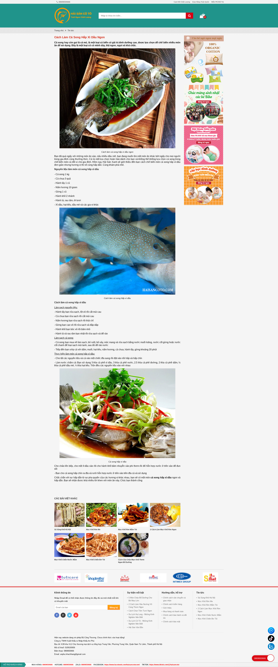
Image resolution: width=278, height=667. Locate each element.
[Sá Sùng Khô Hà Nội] (69, 515)
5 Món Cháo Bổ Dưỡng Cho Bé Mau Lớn (140, 599)
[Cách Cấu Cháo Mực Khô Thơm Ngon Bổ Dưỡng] (133, 545)
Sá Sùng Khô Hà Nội (62, 530)
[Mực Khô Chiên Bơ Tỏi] (101, 545)
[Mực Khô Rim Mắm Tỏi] (133, 515)
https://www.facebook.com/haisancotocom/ (122, 665)
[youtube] (75, 615)
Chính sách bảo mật (171, 622)
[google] (63, 615)
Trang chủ (59, 30)
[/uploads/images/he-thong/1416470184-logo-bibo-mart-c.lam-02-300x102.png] (67, 577)
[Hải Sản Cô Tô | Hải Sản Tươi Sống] (73, 15)
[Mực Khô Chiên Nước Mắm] (69, 545)
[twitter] (69, 615)
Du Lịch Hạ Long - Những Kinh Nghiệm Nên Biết (141, 615)
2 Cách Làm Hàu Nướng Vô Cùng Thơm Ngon (140, 605)
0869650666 (47, 665)
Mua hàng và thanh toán (173, 611)
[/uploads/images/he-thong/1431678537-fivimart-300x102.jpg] (96, 577)
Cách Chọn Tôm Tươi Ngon (140, 611)
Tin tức (71, 30)
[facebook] (56, 615)
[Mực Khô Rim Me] (101, 515)
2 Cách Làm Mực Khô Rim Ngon (163, 530)
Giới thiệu (167, 608)
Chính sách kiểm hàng (172, 604)
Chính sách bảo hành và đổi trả (175, 616)
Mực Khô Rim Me (93, 530)
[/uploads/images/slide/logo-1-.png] (124, 577)
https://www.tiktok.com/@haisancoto (164, 665)
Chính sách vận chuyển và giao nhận (174, 599)
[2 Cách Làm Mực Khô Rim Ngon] (165, 515)
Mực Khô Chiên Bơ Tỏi (95, 560)
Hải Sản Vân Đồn (136, 627)
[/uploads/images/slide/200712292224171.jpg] (182, 577)
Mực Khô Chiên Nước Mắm (65, 560)
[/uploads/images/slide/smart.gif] (153, 577)
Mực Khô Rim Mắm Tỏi (127, 530)
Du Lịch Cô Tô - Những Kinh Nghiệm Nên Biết (140, 622)
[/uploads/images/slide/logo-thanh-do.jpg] (210, 577)
